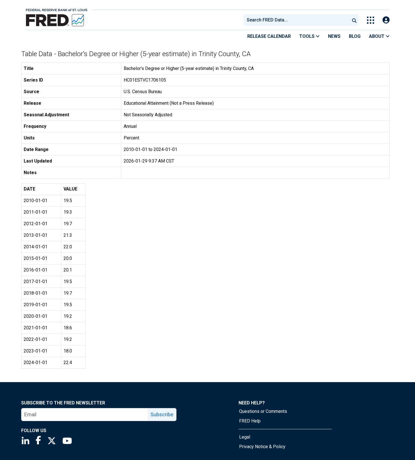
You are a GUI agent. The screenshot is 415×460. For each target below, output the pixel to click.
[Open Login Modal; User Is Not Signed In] (386, 20)
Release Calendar (269, 36)
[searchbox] (297, 20)
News (334, 36)
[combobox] (296, 20)
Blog (355, 36)
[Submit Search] (354, 20)
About (377, 36)
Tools (307, 36)
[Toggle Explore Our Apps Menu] (370, 20)
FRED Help (250, 421)
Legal (244, 437)
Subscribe (161, 414)
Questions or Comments (263, 411)
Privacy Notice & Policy (262, 446)
